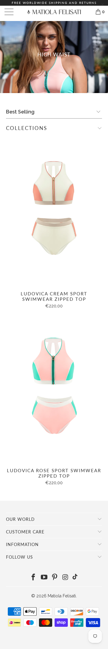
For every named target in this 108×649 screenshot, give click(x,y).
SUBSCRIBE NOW (79, 341)
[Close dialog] (102, 296)
